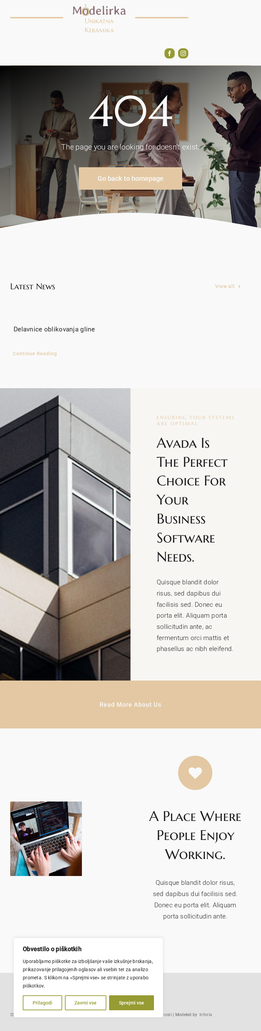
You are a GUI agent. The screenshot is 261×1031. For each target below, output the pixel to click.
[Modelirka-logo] (99, 7)
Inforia (205, 1014)
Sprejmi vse (131, 1003)
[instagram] (183, 53)
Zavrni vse (85, 1003)
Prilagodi (42, 1003)
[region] (88, 977)
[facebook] (169, 53)
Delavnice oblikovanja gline (54, 329)
